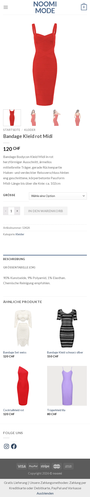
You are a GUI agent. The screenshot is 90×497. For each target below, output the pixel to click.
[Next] (80, 64)
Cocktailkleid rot (13, 410)
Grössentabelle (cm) (19, 267)
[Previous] (10, 64)
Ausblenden (45, 493)
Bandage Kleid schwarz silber (65, 352)
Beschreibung (14, 259)
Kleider (29, 129)
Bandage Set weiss (14, 352)
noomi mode (45, 7)
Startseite (11, 129)
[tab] (45, 259)
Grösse (9, 195)
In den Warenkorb (45, 211)
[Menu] (5, 7)
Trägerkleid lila (56, 410)
